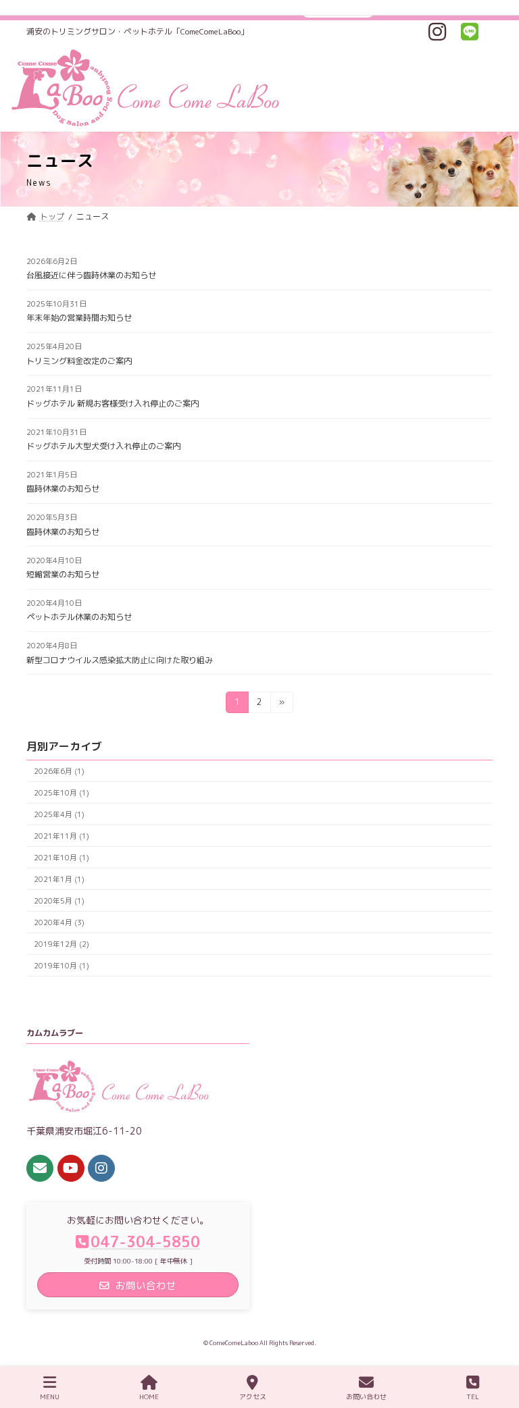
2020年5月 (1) (59, 900)
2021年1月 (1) (59, 879)
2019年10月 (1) (61, 965)
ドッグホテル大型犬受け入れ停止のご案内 (103, 446)
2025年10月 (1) (61, 792)
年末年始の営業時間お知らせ (79, 317)
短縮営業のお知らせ (62, 574)
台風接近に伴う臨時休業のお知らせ (91, 275)
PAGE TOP (495, 1345)
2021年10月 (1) (61, 857)
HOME (149, 1396)
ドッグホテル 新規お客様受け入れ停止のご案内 (112, 403)
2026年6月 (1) (59, 771)
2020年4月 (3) (59, 922)
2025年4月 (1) (59, 814)
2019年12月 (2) (61, 944)
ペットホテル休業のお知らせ (79, 617)
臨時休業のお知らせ (62, 488)
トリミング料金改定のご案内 (79, 361)
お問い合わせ (366, 1396)
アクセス (252, 1396)
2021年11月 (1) (61, 836)
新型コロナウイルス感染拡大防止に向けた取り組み (119, 660)
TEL (472, 1396)
